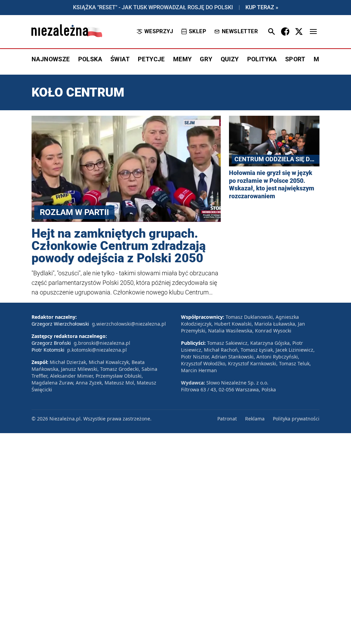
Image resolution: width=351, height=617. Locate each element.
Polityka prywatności (296, 418)
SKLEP (197, 31)
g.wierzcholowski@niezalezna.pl (129, 323)
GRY (206, 59)
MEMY (182, 59)
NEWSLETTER (240, 31)
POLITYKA (262, 59)
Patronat (227, 418)
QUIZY (230, 59)
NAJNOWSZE (51, 59)
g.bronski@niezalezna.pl (102, 343)
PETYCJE (151, 59)
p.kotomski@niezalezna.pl (97, 350)
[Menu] (313, 31)
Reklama (255, 418)
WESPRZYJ (158, 31)
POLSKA (90, 59)
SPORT (295, 59)
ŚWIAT (120, 59)
